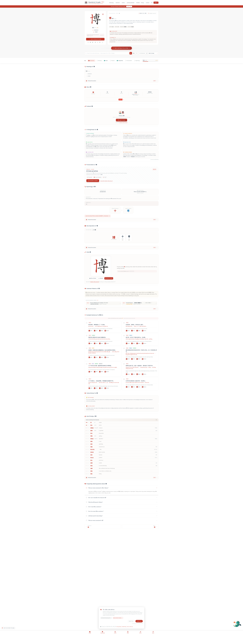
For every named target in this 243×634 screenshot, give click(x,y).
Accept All (139, 621)
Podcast (113, 60)
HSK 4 (117, 13)
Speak (102, 330)
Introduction (92, 60)
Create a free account (123, 122)
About (106, 60)
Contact (147, 2)
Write (96, 330)
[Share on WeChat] (95, 42)
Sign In (156, 2)
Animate (101, 278)
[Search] (152, 3)
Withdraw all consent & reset (138, 623)
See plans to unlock (93, 180)
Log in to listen (122, 119)
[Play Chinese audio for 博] (103, 14)
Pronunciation (129, 60)
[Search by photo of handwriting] (134, 53)
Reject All (131, 621)
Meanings (100, 60)
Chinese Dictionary (112, 13)
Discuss (107, 330)
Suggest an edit (152, 13)
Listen (91, 330)
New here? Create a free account (106, 180)
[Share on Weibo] (98, 42)
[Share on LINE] (100, 42)
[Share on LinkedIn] (93, 42)
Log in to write (109, 278)
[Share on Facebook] (90, 42)
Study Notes (120, 60)
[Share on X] (88, 42)
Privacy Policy (119, 626)
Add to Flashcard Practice (96, 39)
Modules (138, 2)
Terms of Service (130, 626)
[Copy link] (102, 42)
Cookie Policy (124, 626)
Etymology (138, 60)
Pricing (142, 2)
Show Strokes (93, 278)
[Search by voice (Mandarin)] (137, 53)
